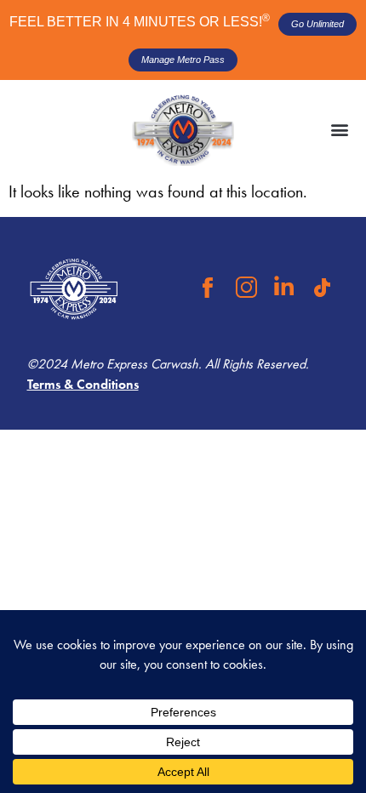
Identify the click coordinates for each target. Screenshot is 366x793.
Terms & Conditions (83, 384)
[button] (339, 130)
